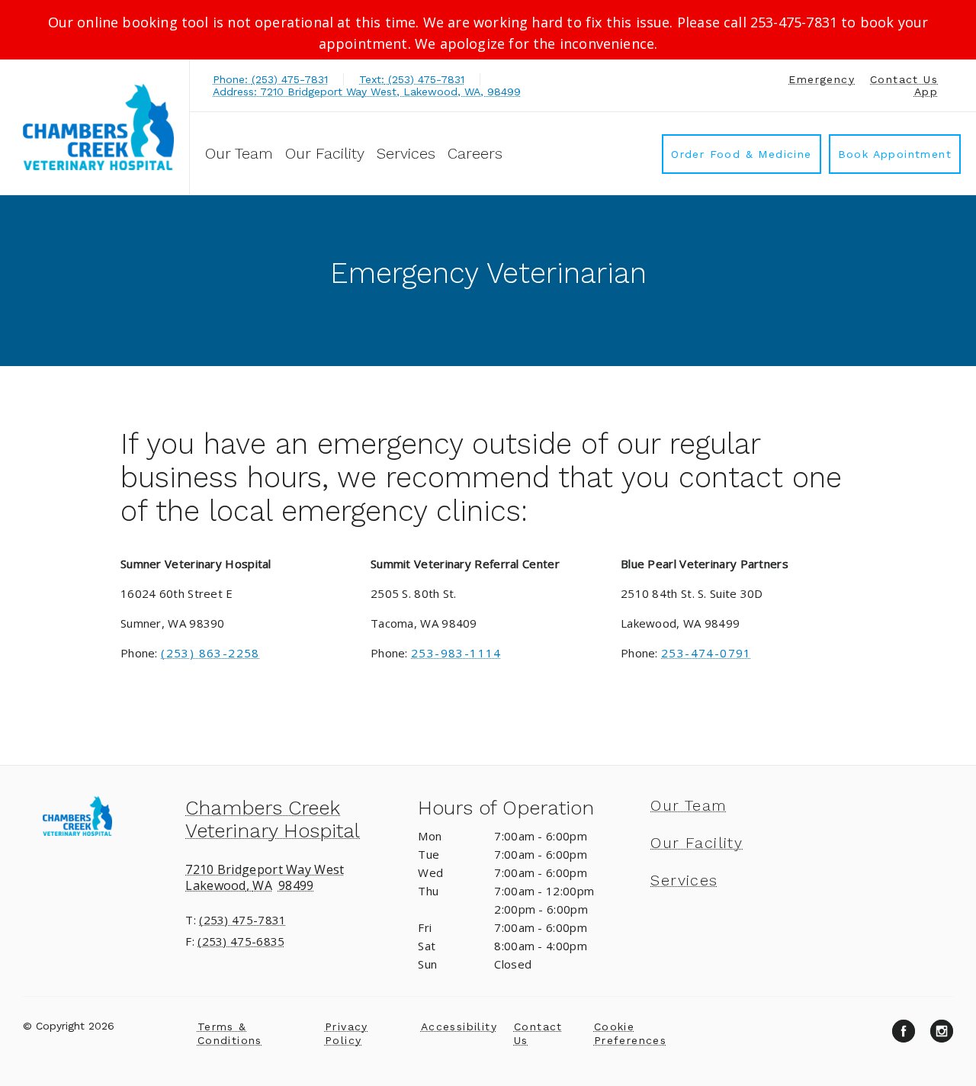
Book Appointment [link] (895, 154)
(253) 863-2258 (210, 652)
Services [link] (406, 153)
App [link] (926, 91)
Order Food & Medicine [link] (741, 154)
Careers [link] (475, 153)
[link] (98, 127)
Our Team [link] (239, 153)
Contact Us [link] (904, 79)
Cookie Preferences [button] (630, 1033)
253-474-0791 (706, 652)
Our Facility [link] (324, 153)
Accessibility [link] (459, 1026)
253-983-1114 (456, 652)
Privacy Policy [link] (346, 1033)
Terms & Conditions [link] (229, 1033)
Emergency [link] (821, 79)
